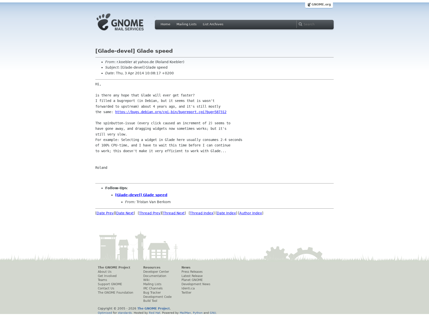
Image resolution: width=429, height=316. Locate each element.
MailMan (185, 312)
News (185, 267)
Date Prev (105, 213)
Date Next (125, 213)
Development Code (157, 297)
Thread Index (201, 213)
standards (125, 312)
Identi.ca (188, 288)
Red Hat (154, 312)
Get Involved (107, 276)
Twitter (186, 292)
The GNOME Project (114, 267)
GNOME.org (321, 4)
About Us (104, 271)
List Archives (213, 24)
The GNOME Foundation (115, 292)
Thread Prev (149, 213)
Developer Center (156, 271)
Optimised (105, 312)
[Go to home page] (127, 31)
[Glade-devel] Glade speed (141, 195)
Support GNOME (110, 284)
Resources (151, 267)
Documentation (154, 276)
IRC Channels (153, 288)
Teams (102, 280)
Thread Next (173, 213)
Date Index (226, 213)
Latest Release (192, 276)
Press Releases (192, 271)
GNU (213, 312)
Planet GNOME (192, 280)
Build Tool (150, 301)
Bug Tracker (152, 292)
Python (198, 312)
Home (165, 24)
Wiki (146, 280)
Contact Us (106, 288)
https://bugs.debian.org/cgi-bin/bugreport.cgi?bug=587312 (170, 112)
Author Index (250, 213)
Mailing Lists (187, 24)
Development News (195, 284)
